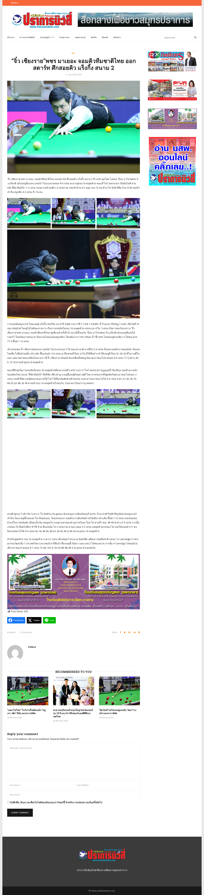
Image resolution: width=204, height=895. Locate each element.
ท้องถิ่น (94, 37)
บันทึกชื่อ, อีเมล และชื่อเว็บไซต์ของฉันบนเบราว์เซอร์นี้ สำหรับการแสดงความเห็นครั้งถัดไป (56, 802)
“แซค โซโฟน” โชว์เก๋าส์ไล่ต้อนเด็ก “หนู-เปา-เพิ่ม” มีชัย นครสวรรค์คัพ (27, 711)
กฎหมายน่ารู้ (80, 37)
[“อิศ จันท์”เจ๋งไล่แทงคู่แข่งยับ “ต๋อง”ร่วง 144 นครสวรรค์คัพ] (119, 691)
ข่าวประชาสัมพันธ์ (27, 37)
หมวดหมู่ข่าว (45, 37)
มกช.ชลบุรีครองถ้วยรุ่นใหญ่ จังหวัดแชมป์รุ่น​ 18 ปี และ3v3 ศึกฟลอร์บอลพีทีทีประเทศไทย (73, 713)
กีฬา (74, 53)
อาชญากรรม (64, 37)
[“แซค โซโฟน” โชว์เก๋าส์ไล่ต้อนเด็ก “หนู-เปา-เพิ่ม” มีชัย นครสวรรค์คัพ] (27, 691)
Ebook (105, 37)
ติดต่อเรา (15, 3)
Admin (11, 632)
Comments (26, 632)
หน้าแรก (10, 37)
